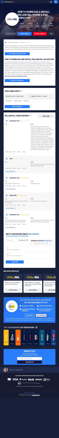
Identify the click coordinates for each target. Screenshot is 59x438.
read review (29, 315)
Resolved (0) (9, 100)
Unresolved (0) (17, 100)
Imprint (26, 392)
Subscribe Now (29, 362)
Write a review (24, 33)
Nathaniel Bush (19, 369)
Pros (8, 247)
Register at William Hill (17, 80)
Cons (8, 253)
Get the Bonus (41, 315)
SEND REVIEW (15, 262)
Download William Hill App (18, 53)
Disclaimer (32, 392)
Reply (24, 152)
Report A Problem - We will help (40, 34)
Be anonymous (22, 240)
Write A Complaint (17, 106)
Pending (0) (26, 100)
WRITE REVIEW (46, 116)
